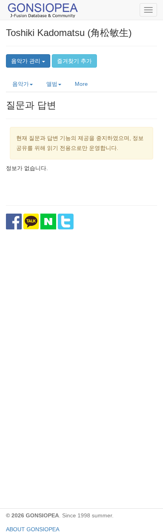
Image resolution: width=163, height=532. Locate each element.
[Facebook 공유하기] (14, 221)
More (81, 84)
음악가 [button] (20, 84)
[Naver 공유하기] (48, 221)
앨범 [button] (51, 84)
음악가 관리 (26, 61)
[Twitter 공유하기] (66, 221)
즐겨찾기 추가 (74, 61)
